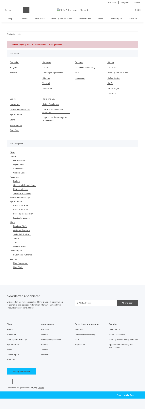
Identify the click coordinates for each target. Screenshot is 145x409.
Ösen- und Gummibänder (24, 185)
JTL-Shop (130, 395)
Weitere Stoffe (19, 246)
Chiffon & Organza (21, 230)
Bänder (25, 19)
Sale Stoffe (18, 267)
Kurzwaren (40, 19)
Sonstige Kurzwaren (22, 193)
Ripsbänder (18, 164)
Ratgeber (125, 2)
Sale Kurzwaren (20, 263)
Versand (46, 83)
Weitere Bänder (20, 173)
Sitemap (46, 78)
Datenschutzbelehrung (85, 67)
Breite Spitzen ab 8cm (23, 214)
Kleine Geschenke (50, 104)
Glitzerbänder (19, 160)
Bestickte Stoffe (20, 226)
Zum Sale (133, 19)
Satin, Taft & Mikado (22, 234)
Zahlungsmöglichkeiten (52, 73)
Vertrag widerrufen (21, 371)
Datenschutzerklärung (53, 302)
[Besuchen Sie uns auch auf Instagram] (10, 381)
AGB (77, 73)
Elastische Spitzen (21, 218)
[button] (120, 10)
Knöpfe (16, 181)
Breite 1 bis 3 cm (20, 205)
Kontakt (137, 2)
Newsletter (47, 88)
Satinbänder (18, 169)
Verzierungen (116, 19)
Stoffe (100, 19)
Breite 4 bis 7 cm (20, 210)
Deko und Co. (48, 99)
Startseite (112, 2)
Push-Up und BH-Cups (61, 19)
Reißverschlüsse (20, 189)
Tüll (15, 242)
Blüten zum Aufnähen (22, 255)
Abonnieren (127, 303)
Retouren (79, 62)
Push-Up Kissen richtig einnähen (52, 110)
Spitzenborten (85, 19)
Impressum (80, 78)
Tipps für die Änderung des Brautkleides (54, 119)
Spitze (16, 238)
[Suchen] (26, 10)
